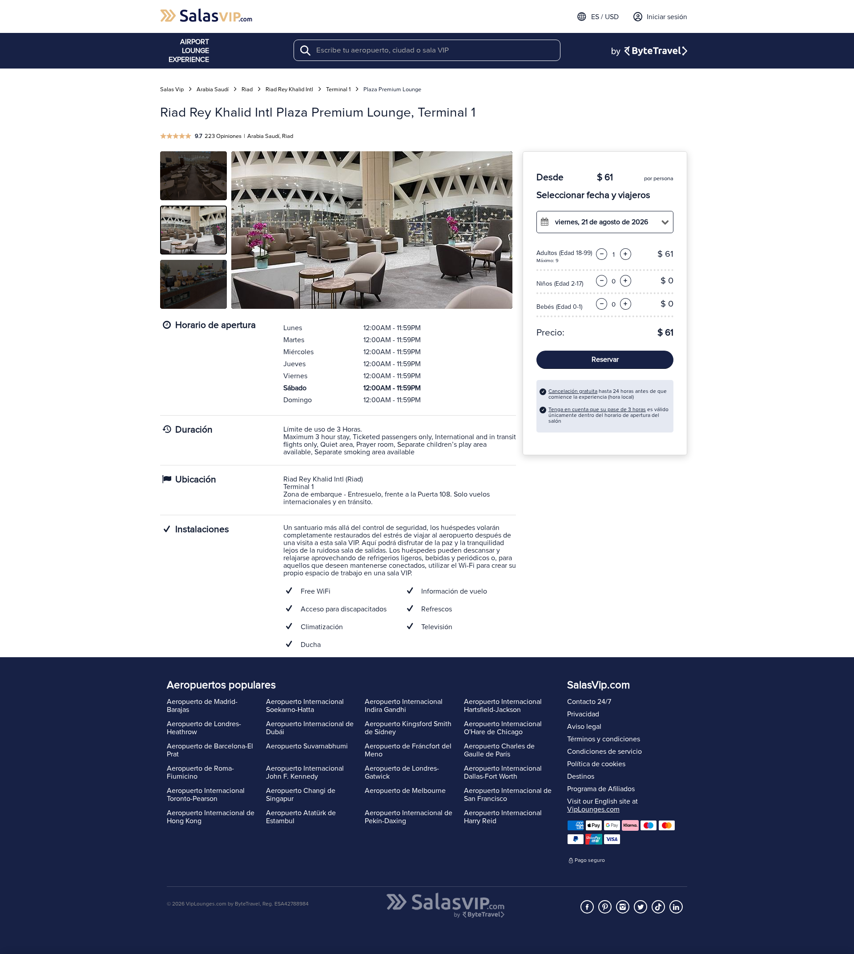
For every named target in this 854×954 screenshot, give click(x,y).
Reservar (605, 359)
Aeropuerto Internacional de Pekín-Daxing (408, 816)
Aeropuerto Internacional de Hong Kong (210, 816)
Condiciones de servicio (604, 751)
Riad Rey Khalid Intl (289, 89)
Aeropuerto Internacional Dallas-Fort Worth (503, 772)
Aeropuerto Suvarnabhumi (307, 746)
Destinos (580, 776)
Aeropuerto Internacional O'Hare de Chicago (503, 728)
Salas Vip (172, 89)
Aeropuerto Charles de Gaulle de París (499, 750)
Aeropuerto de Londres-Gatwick (402, 772)
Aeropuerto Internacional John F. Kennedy (305, 772)
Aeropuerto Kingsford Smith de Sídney (408, 728)
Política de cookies (596, 764)
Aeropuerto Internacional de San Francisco (508, 794)
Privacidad (583, 714)
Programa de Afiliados (601, 788)
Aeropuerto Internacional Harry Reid (503, 816)
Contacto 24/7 (589, 701)
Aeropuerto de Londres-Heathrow (204, 728)
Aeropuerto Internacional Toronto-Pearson (206, 794)
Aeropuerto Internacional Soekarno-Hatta (305, 705)
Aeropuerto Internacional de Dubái (310, 728)
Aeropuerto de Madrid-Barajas (202, 705)
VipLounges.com (593, 809)
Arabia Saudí (213, 89)
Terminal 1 (338, 89)
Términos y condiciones (603, 739)
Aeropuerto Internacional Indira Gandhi (404, 705)
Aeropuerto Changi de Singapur (300, 794)
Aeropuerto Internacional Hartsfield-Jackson (503, 705)
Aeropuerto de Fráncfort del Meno (408, 750)
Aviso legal (584, 726)
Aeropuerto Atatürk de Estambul (301, 816)
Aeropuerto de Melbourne (405, 790)
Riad (247, 89)
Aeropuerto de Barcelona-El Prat (210, 750)
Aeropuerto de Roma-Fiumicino (200, 772)
